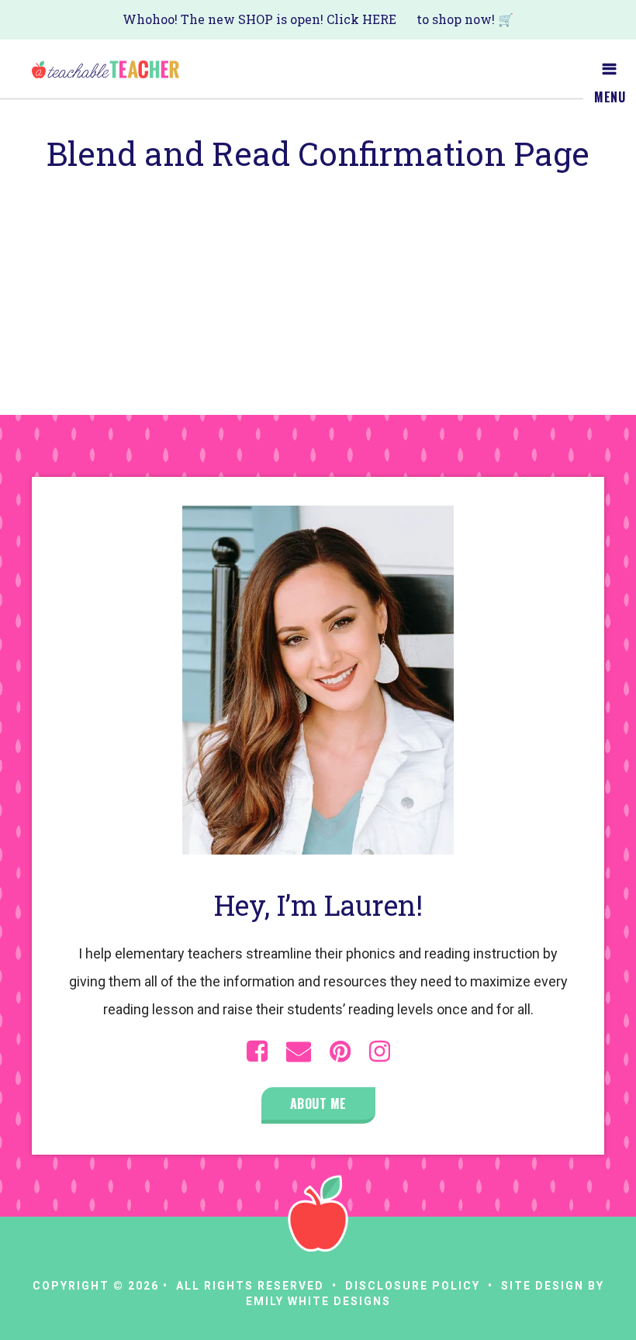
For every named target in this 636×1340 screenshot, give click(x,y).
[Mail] (298, 1051)
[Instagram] (379, 1051)
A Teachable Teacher (105, 69)
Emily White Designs (318, 1301)
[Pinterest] (340, 1051)
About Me (318, 1103)
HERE (379, 19)
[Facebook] (257, 1051)
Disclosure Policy (412, 1286)
